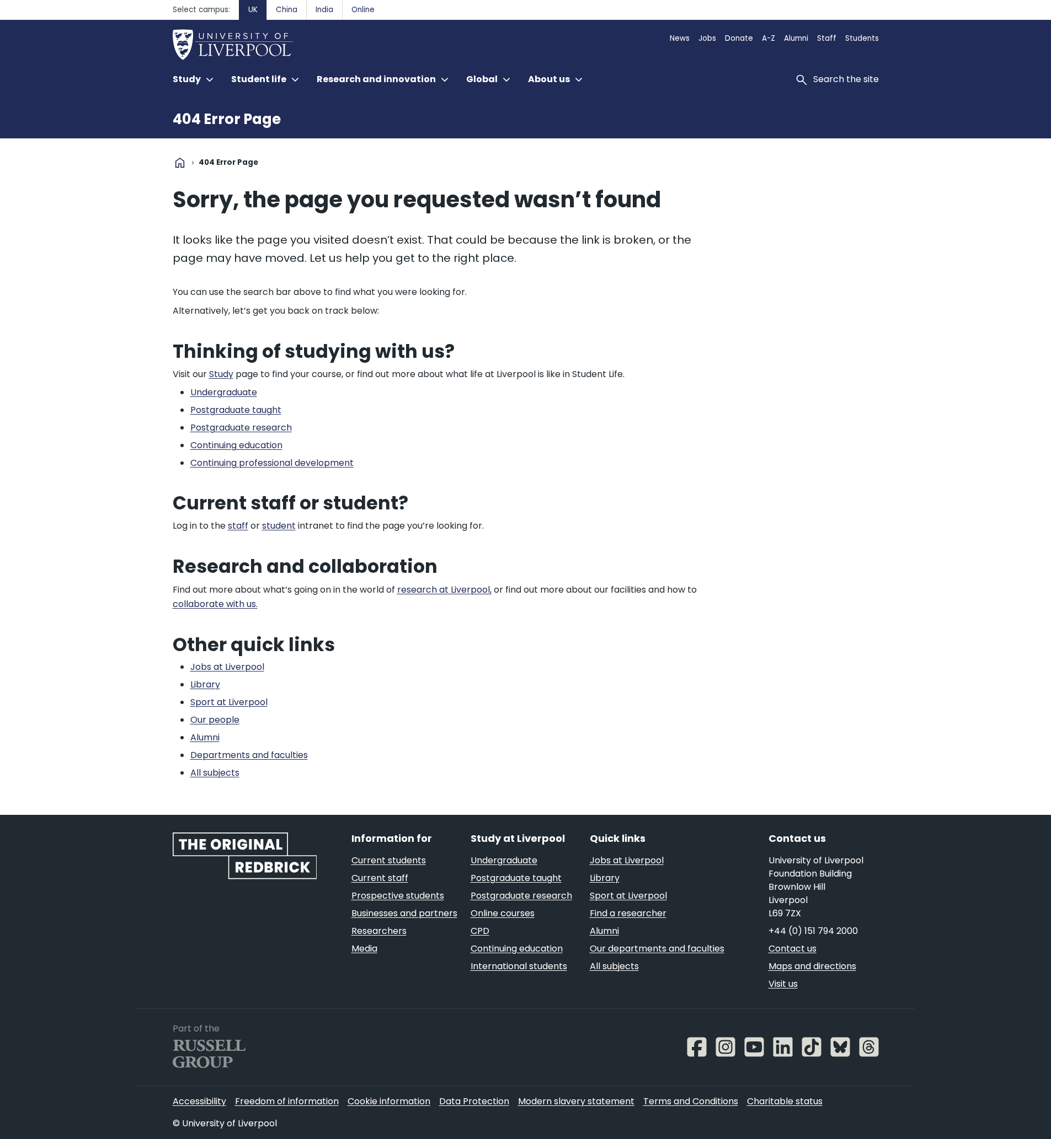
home (180, 162)
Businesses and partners (404, 913)
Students (862, 38)
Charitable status (785, 1101)
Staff (826, 38)
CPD (480, 931)
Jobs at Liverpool (627, 860)
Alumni (796, 38)
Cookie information (389, 1101)
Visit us (783, 983)
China (286, 9)
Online (363, 9)
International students (519, 966)
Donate (739, 38)
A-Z (768, 38)
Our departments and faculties (657, 948)
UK (253, 9)
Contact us (793, 948)
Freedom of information (287, 1101)
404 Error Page (227, 119)
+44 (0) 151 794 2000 (813, 931)
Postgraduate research (521, 895)
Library (605, 878)
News (680, 38)
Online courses (503, 913)
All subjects (614, 966)
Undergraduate (504, 860)
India (324, 9)
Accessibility (199, 1101)
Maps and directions (812, 966)
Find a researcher (628, 913)
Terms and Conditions (690, 1101)
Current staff (379, 878)
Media (364, 948)
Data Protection (474, 1101)
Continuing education (517, 948)
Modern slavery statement (576, 1101)
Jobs (707, 38)
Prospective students (397, 895)
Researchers (379, 931)
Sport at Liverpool (628, 895)
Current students (388, 860)
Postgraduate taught (516, 878)
